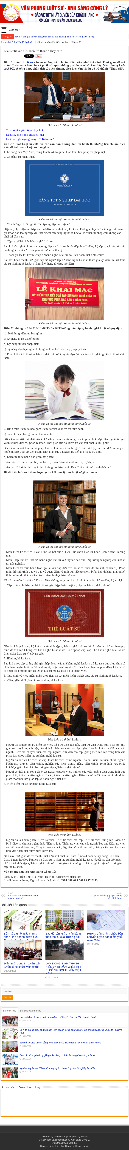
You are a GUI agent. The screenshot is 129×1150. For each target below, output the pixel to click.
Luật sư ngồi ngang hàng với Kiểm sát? (30, 139)
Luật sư (28, 62)
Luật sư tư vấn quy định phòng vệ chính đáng (107, 895)
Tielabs (84, 1136)
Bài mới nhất (9, 1010)
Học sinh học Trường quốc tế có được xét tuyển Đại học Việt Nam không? (58, 1017)
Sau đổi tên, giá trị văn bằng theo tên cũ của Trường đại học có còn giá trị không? (63, 937)
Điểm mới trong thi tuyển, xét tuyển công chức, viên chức (22, 965)
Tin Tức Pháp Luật (23, 42)
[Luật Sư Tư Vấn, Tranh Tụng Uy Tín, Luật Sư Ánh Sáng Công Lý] (64, 12)
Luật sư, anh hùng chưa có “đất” (25, 134)
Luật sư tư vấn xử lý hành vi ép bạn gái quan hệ (22, 895)
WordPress (59, 1136)
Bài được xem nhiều (30, 1010)
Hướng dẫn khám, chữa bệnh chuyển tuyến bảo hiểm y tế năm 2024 (105, 937)
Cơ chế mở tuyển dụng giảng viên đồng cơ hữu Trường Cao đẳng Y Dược (51, 36)
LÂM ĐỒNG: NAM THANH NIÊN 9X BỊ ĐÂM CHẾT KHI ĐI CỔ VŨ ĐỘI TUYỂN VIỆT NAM (63, 968)
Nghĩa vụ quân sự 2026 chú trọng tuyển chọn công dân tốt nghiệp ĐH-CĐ (57, 1068)
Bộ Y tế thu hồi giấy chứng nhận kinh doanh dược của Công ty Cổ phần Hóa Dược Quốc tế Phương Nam (21, 938)
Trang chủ (6, 42)
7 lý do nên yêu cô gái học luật (25, 130)
